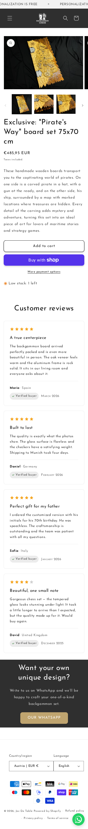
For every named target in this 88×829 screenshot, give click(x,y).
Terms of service (58, 818)
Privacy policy (33, 818)
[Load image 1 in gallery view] (22, 104)
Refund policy (74, 811)
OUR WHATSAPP (44, 718)
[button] (9, 18)
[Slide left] (5, 105)
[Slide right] (82, 105)
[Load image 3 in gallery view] (66, 104)
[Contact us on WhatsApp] (78, 819)
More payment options (44, 271)
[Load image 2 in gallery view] (44, 104)
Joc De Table (24, 811)
